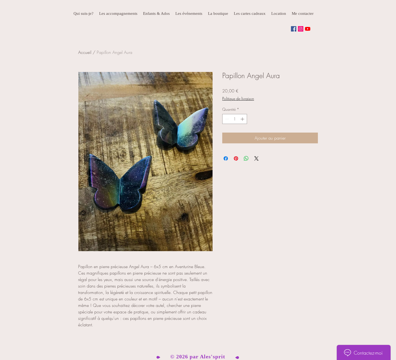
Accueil (84, 52)
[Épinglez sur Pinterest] (236, 158)
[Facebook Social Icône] (293, 29)
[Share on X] (256, 158)
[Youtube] (307, 29)
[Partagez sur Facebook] (226, 158)
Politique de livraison (238, 98)
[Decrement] (226, 119)
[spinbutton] (234, 119)
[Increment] (242, 119)
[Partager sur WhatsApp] (246, 158)
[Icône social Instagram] (300, 29)
